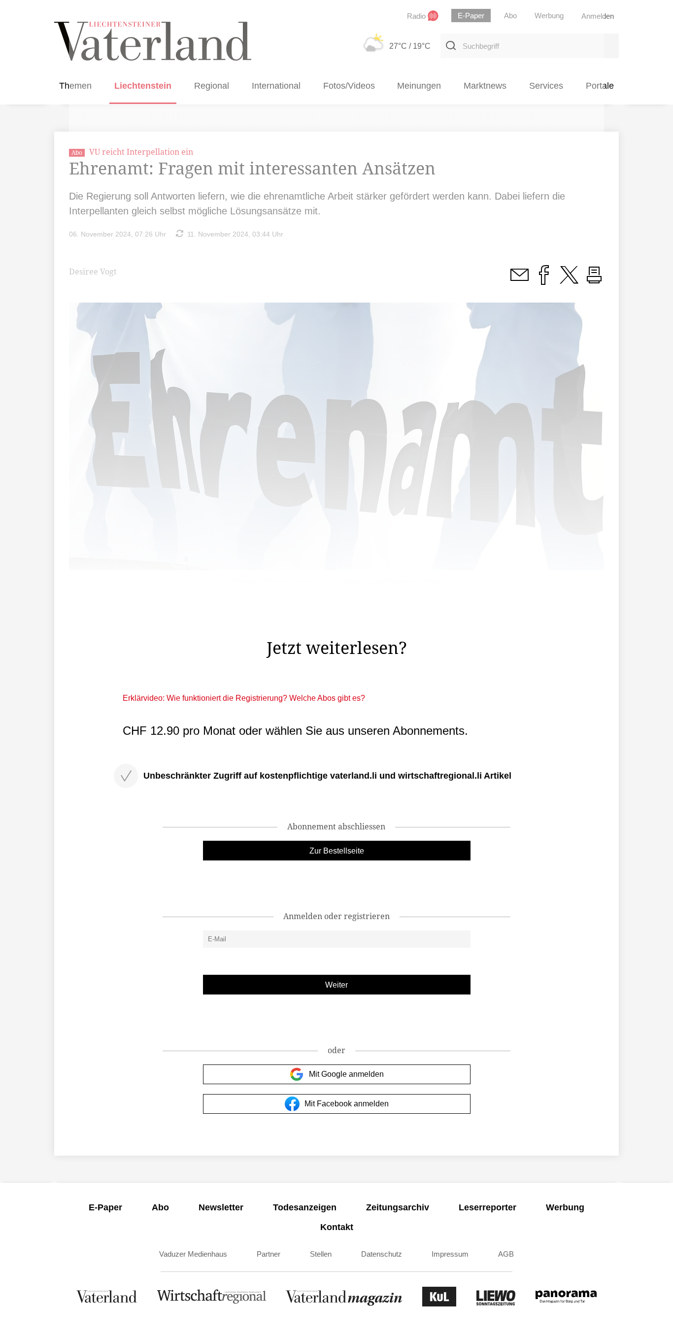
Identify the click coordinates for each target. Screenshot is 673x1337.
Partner (268, 1254)
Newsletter (221, 1207)
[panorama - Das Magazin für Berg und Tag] (566, 1304)
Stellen (321, 1254)
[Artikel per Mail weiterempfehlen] (519, 280)
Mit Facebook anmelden (346, 1103)
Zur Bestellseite (336, 851)
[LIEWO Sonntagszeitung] (496, 1304)
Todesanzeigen (304, 1207)
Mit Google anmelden (346, 1074)
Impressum (450, 1254)
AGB (506, 1254)
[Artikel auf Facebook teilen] (544, 280)
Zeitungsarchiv (397, 1207)
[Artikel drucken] (594, 280)
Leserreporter (487, 1207)
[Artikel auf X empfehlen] (569, 280)
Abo (160, 1207)
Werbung (565, 1207)
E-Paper (105, 1207)
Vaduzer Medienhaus (193, 1254)
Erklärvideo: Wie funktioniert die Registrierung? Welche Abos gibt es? (244, 698)
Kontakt (336, 1227)
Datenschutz (381, 1254)
